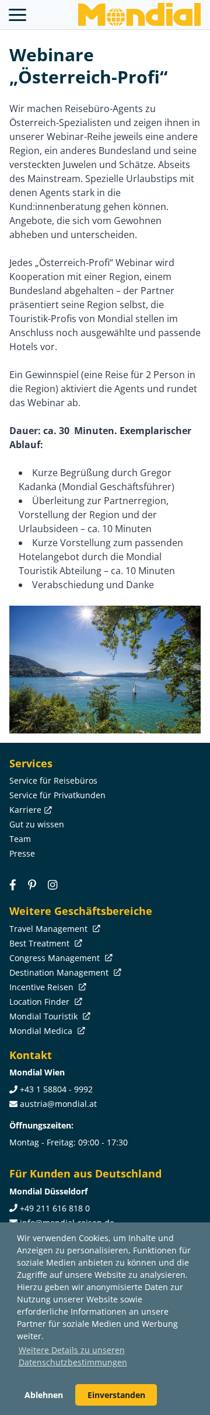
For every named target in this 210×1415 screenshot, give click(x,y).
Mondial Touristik (44, 1016)
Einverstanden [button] (116, 1394)
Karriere (25, 809)
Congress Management (55, 957)
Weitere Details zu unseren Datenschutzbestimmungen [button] (73, 1356)
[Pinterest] (32, 884)
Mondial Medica (42, 1030)
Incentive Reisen (42, 987)
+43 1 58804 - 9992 (56, 1089)
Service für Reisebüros (53, 780)
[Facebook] (12, 884)
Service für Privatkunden (57, 795)
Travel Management (49, 928)
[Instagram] (52, 884)
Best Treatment (40, 943)
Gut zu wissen (36, 824)
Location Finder (40, 1001)
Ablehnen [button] (43, 1394)
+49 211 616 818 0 (55, 1208)
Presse (22, 853)
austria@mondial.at (58, 1103)
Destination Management (60, 972)
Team (20, 838)
